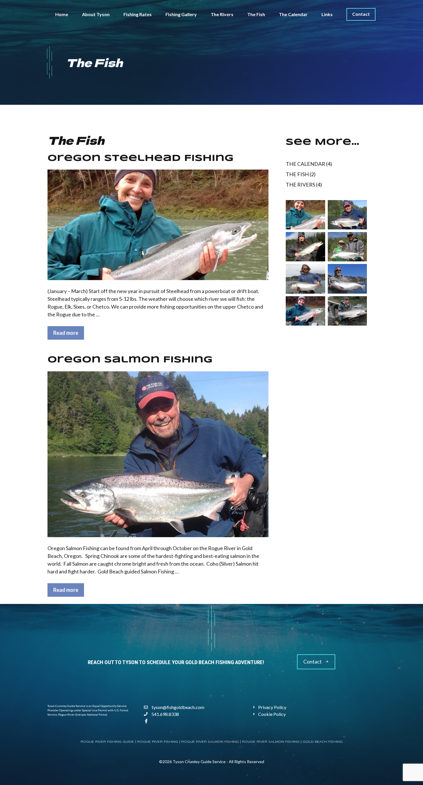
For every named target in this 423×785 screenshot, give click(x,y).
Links (327, 14)
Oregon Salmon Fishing (130, 360)
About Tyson (96, 14)
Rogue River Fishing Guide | (109, 741)
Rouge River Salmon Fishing (271, 741)
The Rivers (222, 14)
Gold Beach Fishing (323, 741)
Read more (65, 333)
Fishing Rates (137, 14)
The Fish (256, 14)
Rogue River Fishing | (159, 741)
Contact (361, 14)
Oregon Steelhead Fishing (140, 158)
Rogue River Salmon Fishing (210, 741)
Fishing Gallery (181, 14)
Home (61, 14)
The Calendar (293, 14)
